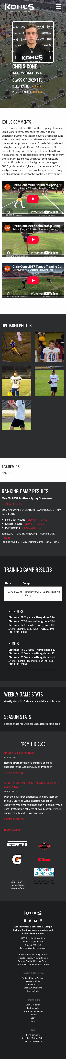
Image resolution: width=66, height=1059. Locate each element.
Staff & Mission (33, 1004)
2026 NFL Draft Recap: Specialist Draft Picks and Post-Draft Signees (32, 784)
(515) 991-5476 (34, 944)
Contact (33, 1014)
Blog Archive (13, 829)
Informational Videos (33, 1011)
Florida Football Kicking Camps (33, 958)
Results (6, 537)
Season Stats (33, 991)
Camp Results (33, 984)
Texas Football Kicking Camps (33, 954)
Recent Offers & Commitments (19, 752)
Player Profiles (33, 981)
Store (33, 1021)
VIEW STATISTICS (37, 519)
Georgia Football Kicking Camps (33, 961)
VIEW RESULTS (13, 503)
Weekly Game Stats (33, 987)
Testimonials (33, 1008)
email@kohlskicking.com (34, 948)
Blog (33, 1018)
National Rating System (33, 978)
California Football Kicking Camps (33, 964)
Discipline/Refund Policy (33, 1038)
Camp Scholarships (33, 1041)
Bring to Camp (33, 1035)
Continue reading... (14, 772)
